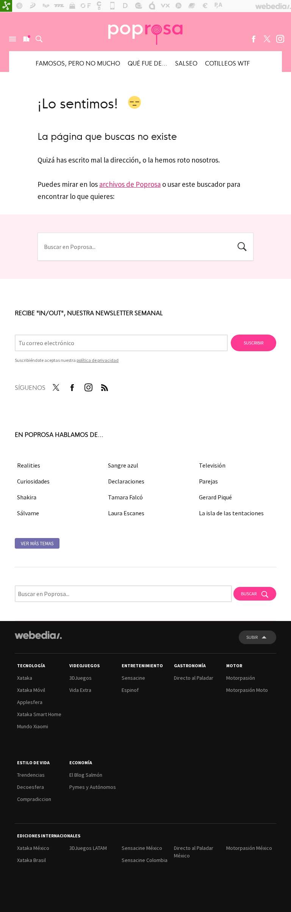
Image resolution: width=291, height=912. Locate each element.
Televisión (212, 465)
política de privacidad (98, 360)
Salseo (186, 63)
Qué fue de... (147, 63)
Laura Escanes (126, 513)
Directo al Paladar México (193, 852)
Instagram (280, 39)
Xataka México (33, 848)
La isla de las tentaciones (231, 513)
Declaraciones (126, 481)
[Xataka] (6, 6)
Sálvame (28, 513)
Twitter (266, 39)
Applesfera (29, 702)
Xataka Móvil (31, 690)
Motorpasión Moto (247, 690)
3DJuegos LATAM (88, 848)
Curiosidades (33, 481)
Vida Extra (80, 690)
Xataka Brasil (31, 860)
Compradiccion (34, 799)
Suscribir (253, 343)
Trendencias (31, 774)
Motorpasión (240, 677)
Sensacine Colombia (144, 860)
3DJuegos (80, 677)
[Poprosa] (145, 31)
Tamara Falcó (125, 497)
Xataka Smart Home (39, 714)
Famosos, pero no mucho (78, 63)
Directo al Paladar (193, 677)
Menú (12, 39)
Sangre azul (123, 465)
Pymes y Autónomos (92, 787)
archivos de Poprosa (130, 184)
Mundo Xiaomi (32, 726)
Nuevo (25, 39)
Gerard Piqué (215, 497)
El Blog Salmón (85, 774)
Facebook (253, 39)
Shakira (26, 497)
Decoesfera (30, 787)
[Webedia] (38, 635)
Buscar (39, 39)
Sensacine (133, 677)
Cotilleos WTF (227, 63)
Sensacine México (142, 848)
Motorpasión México (249, 848)
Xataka (24, 677)
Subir (252, 637)
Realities (28, 465)
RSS (105, 386)
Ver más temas (37, 543)
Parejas (208, 481)
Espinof (130, 690)
